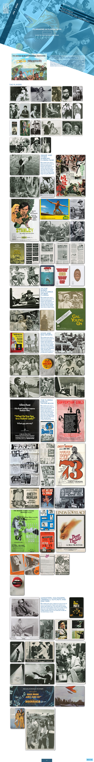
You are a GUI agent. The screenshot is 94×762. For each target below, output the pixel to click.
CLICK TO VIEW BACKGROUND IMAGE (47, 35)
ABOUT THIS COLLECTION (78, 10)
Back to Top (89, 759)
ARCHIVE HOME (66, 5)
